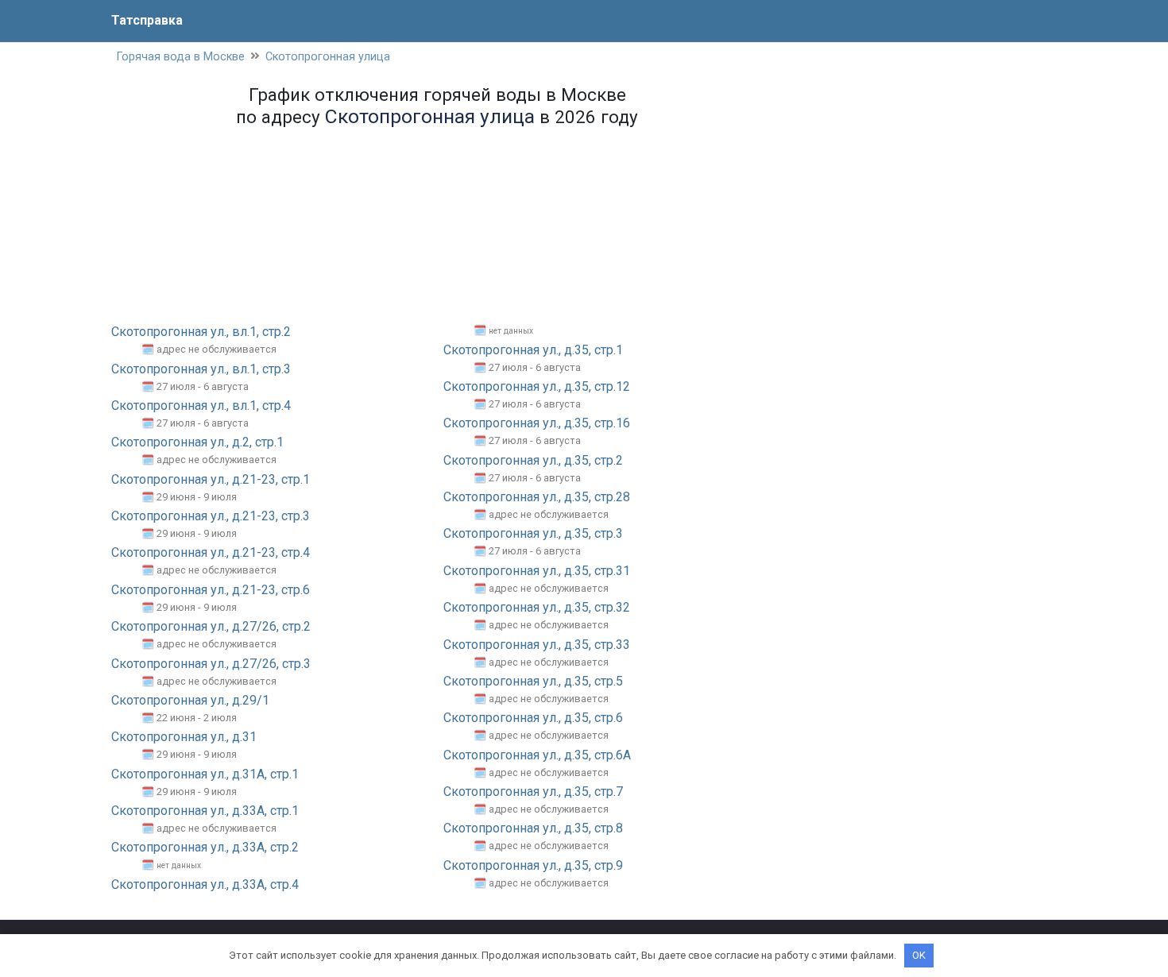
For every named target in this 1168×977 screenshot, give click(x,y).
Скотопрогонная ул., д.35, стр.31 (536, 570)
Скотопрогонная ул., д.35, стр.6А (537, 755)
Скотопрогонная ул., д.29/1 (190, 700)
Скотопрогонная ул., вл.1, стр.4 (201, 405)
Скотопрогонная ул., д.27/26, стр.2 (211, 626)
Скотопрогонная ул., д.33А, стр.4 (205, 884)
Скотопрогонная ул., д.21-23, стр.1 (210, 479)
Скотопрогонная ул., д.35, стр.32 (536, 607)
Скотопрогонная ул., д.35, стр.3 (533, 533)
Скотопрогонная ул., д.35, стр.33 (536, 644)
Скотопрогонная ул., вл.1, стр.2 (201, 331)
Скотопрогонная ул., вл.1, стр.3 (201, 369)
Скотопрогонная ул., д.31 (184, 736)
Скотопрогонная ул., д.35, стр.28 (536, 496)
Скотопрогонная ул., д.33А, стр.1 (205, 810)
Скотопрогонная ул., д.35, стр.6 (533, 717)
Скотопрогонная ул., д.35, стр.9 (533, 865)
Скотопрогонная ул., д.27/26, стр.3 (211, 663)
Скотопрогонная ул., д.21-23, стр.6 (210, 589)
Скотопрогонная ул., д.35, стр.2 (533, 460)
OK (919, 955)
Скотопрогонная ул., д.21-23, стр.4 (210, 552)
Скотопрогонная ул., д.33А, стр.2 (205, 847)
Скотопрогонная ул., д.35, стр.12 (536, 386)
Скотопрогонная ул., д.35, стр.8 (533, 828)
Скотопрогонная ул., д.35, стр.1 (533, 349)
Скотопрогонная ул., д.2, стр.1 (197, 442)
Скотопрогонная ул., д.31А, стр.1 (205, 774)
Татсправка (147, 20)
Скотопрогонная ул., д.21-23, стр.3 (210, 515)
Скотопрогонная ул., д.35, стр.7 (533, 791)
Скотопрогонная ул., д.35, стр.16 (536, 423)
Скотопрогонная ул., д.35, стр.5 (533, 681)
